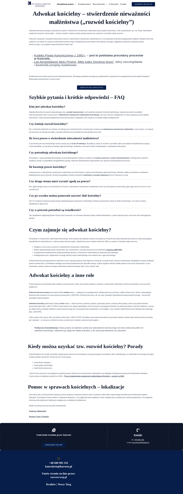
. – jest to (91, 55)
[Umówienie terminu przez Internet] (54, 430)
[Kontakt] (138, 430)
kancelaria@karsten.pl (140, 442)
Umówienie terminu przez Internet (53, 435)
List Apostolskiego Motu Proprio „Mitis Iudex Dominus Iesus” (74, 62)
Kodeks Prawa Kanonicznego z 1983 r (59, 55)
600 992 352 (139, 440)
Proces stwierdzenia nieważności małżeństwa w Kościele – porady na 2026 (94, 376)
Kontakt (123, 4)
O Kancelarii (113, 4)
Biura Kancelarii (99, 4)
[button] (75, 4)
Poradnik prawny (84, 4)
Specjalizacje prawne (65, 4)
